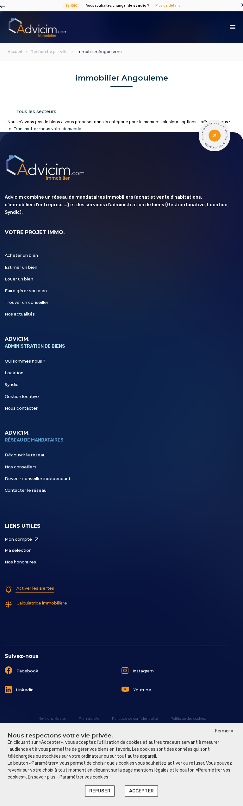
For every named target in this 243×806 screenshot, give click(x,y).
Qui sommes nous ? (25, 361)
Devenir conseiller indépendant (38, 478)
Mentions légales (52, 718)
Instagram (143, 671)
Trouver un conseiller (26, 302)
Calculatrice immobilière (41, 603)
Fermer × (224, 731)
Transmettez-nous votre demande (47, 128)
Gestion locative (22, 396)
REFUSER (99, 791)
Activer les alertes (35, 588)
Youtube (141, 690)
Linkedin (24, 690)
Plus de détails (167, 5)
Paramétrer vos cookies (83, 777)
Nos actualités (20, 314)
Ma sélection (18, 550)
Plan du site (89, 718)
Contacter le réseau (26, 490)
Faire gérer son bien (26, 290)
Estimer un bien (21, 267)
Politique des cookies (188, 718)
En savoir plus (42, 777)
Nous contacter (21, 408)
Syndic (11, 384)
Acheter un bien (21, 255)
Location (14, 372)
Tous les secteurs (36, 111)
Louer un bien (19, 279)
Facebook (27, 671)
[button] (2, 5)
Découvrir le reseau (25, 455)
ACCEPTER (141, 791)
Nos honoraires (20, 562)
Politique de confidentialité (135, 718)
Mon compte (18, 539)
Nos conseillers (20, 467)
